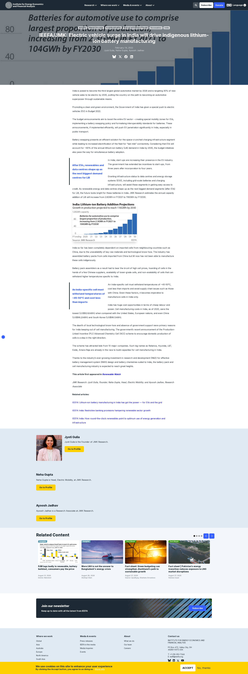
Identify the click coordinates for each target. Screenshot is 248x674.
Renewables (155, 28)
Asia (38, 644)
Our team (128, 644)
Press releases (86, 641)
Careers (127, 648)
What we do (129, 641)
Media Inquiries (86, 648)
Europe (39, 652)
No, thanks (203, 667)
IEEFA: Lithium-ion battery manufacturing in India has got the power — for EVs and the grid (117, 402)
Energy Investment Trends (136, 28)
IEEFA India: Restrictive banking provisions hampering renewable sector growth (111, 410)
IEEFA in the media (87, 644)
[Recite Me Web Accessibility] (245, 5)
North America (42, 655)
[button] (90, 5)
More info (100, 669)
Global (39, 641)
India (166, 28)
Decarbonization (113, 28)
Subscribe (206, 5)
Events (83, 652)
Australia (39, 648)
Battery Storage (96, 28)
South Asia (40, 659)
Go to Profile (74, 449)
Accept (187, 667)
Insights (82, 28)
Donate (219, 5)
